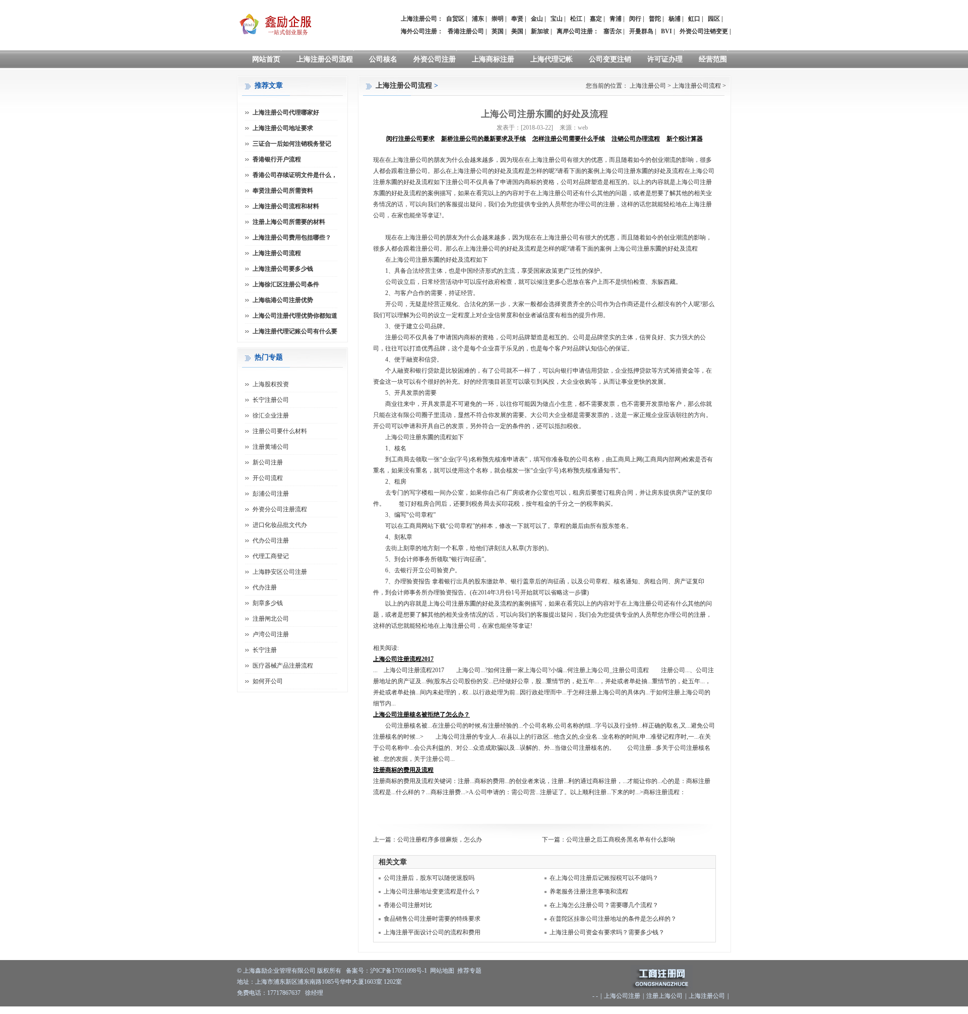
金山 (537, 18)
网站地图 (442, 970)
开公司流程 (268, 478)
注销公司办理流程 (636, 138)
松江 (576, 18)
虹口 (694, 18)
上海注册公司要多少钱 (283, 268)
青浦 (616, 18)
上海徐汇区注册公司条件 (286, 284)
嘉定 (596, 18)
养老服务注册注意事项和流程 (589, 891)
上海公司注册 (622, 995)
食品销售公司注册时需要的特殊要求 (432, 918)
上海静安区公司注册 (280, 571)
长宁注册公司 (271, 399)
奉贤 (517, 18)
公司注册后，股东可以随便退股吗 (429, 877)
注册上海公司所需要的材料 (289, 221)
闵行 (635, 18)
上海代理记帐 (551, 59)
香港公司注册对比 (408, 905)
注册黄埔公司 (271, 446)
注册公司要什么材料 (280, 431)
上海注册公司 (648, 85)
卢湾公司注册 (271, 634)
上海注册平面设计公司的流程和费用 (432, 932)
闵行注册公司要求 (410, 138)
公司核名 (383, 59)
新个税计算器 (685, 138)
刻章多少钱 (268, 603)
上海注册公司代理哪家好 (286, 112)
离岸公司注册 (575, 31)
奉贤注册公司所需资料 (283, 190)
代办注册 (265, 587)
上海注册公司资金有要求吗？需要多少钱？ (607, 932)
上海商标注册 (493, 59)
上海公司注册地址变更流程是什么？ (432, 891)
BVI (666, 31)
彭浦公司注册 (271, 493)
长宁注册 (265, 649)
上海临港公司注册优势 (283, 300)
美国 (517, 31)
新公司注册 (268, 462)
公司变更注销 (610, 59)
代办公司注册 (271, 540)
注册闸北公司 (271, 618)
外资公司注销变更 (704, 31)
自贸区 (455, 18)
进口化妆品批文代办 (280, 524)
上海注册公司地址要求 (283, 128)
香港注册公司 (466, 31)
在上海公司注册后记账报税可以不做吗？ (604, 877)
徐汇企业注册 (271, 415)
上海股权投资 (271, 384)
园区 (714, 18)
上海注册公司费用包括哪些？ (292, 237)
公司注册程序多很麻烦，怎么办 (439, 839)
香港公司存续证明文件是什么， (295, 174)
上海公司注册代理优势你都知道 (295, 315)
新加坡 (540, 31)
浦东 (478, 18)
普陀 (655, 18)
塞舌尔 (612, 31)
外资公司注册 (434, 59)
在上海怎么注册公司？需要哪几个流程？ (604, 905)
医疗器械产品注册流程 (283, 665)
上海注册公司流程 (324, 59)
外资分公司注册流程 (280, 509)
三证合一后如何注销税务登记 (292, 143)
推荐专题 (469, 970)
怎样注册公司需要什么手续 (568, 138)
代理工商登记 (271, 556)
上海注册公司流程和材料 (286, 206)
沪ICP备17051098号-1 (398, 970)
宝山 (557, 18)
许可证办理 (665, 59)
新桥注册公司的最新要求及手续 (483, 138)
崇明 (498, 18)
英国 (498, 31)
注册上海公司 (664, 995)
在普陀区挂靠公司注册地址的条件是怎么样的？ (613, 918)
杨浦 (675, 18)
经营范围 (713, 59)
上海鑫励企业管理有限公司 (279, 970)
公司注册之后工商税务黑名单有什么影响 (620, 839)
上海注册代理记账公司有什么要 (295, 331)
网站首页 (266, 59)
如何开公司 (268, 681)
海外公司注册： (422, 31)
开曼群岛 (641, 31)
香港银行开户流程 (277, 159)
